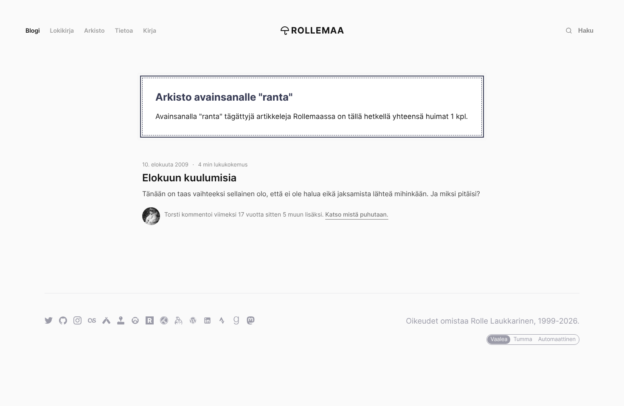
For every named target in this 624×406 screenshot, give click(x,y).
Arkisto (94, 30)
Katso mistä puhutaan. (356, 214)
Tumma (522, 339)
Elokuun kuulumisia (189, 178)
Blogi (32, 30)
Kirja (149, 30)
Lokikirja (62, 30)
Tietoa (124, 30)
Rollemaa (318, 30)
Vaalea (498, 339)
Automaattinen (557, 339)
